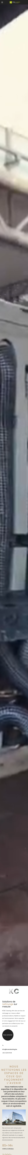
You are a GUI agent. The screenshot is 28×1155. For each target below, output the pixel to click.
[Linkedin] (3, 1045)
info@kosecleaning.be (9, 1049)
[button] (7, 1035)
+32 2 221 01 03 (7, 1053)
